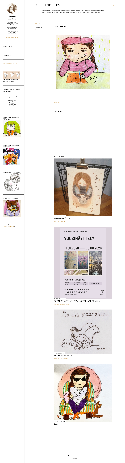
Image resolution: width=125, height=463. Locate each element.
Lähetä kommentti (65, 304)
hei (55, 424)
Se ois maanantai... (64, 355)
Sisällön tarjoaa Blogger (76, 455)
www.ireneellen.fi (45, 14)
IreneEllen (50, 5)
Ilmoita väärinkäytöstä (10, 64)
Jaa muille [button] (38, 23)
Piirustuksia (38, 30)
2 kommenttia (64, 221)
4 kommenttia (64, 358)
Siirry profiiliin (12, 37)
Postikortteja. (62, 218)
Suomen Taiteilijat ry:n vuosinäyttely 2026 (77, 301)
